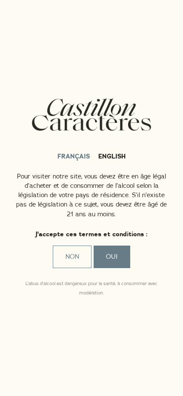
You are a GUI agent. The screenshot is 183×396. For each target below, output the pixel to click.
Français (73, 157)
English (112, 157)
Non (72, 257)
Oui (111, 257)
